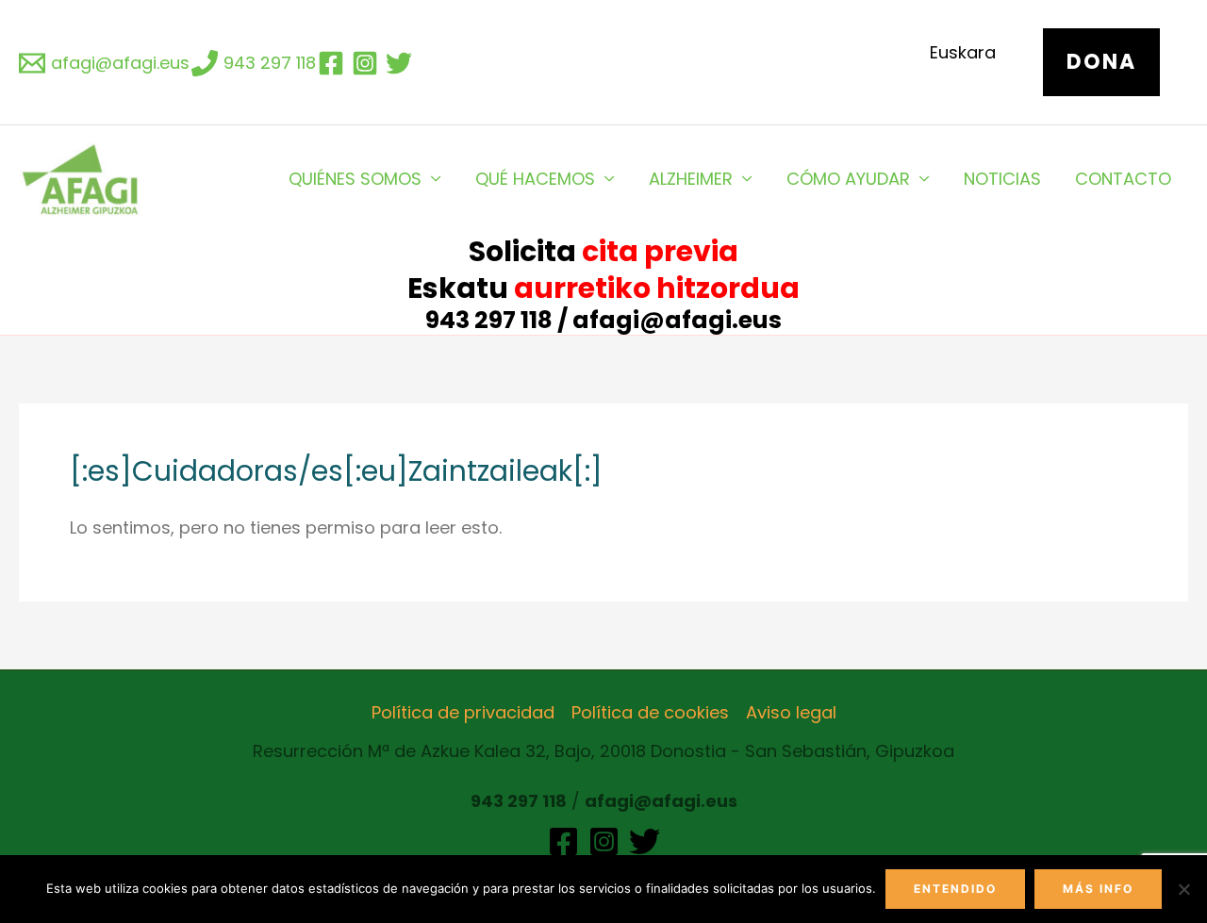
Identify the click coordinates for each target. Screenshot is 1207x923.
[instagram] (368, 63)
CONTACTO (1123, 178)
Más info (1098, 889)
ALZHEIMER (691, 178)
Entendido (955, 889)
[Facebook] (563, 841)
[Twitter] (644, 841)
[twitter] (402, 63)
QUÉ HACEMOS (535, 178)
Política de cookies (650, 712)
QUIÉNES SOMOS (355, 178)
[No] (1183, 889)
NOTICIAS (1002, 178)
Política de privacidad (463, 712)
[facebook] (334, 63)
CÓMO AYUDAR (848, 178)
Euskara (963, 52)
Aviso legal (791, 712)
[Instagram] (604, 841)
